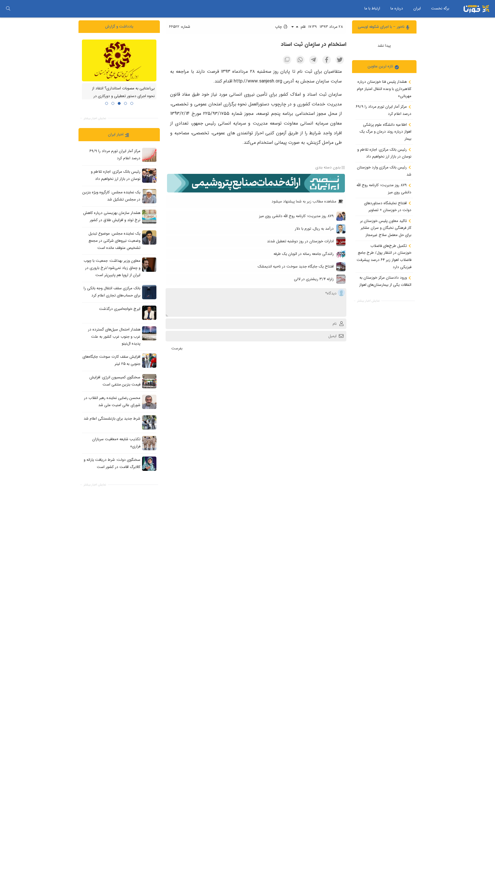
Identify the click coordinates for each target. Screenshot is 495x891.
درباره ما (396, 8)
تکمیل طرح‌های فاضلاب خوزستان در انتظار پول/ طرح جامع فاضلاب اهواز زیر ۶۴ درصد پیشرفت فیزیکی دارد (384, 256)
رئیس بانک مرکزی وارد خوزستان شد (384, 171)
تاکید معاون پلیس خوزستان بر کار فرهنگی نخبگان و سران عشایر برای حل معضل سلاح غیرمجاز (385, 228)
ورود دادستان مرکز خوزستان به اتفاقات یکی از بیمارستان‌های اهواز (385, 281)
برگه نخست (440, 8)
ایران (417, 8)
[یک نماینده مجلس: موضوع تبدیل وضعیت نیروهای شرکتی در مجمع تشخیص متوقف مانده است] (149, 237)
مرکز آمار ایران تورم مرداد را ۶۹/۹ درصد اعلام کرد (383, 110)
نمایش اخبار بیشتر (368, 300)
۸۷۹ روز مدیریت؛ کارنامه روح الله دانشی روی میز (384, 188)
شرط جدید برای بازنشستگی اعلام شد (112, 419)
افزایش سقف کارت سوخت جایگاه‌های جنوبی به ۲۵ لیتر (111, 360)
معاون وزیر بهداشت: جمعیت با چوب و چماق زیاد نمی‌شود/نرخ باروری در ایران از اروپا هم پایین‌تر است (112, 268)
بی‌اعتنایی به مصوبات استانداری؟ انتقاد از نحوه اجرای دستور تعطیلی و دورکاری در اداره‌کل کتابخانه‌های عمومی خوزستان (123, 96)
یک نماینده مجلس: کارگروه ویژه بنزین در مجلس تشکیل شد (111, 195)
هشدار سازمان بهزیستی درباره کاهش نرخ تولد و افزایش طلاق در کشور (111, 216)
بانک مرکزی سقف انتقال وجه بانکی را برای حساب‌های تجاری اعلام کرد (112, 291)
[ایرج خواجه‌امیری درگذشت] (149, 312)
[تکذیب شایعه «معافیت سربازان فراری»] (149, 443)
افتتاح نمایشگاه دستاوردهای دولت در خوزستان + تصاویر (387, 206)
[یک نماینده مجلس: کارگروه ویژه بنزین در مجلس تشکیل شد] (149, 196)
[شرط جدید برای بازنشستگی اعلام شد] (149, 422)
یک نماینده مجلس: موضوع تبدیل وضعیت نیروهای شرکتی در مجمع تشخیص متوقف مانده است (114, 241)
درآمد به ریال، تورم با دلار (314, 229)
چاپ (279, 27)
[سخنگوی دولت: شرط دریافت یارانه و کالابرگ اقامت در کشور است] (149, 463)
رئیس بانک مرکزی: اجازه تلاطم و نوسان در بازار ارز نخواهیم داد (384, 153)
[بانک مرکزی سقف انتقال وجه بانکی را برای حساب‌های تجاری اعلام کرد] (149, 292)
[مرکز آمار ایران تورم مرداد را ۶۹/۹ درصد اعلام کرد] (149, 155)
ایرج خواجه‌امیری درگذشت (119, 309)
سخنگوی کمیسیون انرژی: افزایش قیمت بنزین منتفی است (114, 381)
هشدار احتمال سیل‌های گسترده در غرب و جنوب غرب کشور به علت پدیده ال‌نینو (114, 336)
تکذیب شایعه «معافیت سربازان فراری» (116, 442)
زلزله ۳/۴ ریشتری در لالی (314, 279)
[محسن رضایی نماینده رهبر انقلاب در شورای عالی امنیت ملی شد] (149, 401)
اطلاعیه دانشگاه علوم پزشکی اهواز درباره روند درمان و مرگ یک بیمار (385, 131)
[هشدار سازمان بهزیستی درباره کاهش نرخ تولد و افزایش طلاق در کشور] (149, 217)
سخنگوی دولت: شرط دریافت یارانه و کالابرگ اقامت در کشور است (112, 463)
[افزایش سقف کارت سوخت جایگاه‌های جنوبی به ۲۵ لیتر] (149, 360)
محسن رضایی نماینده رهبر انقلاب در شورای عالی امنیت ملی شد (112, 401)
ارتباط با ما (372, 8)
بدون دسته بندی (328, 167)
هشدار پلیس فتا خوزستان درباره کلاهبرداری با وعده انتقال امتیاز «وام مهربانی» (384, 89)
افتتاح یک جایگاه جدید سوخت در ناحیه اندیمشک (296, 266)
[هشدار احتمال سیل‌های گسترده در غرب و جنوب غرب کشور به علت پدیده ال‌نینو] (149, 333)
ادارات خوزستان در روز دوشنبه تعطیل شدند (300, 241)
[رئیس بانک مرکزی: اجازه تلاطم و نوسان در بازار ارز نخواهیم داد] (149, 175)
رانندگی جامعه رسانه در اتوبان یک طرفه (304, 254)
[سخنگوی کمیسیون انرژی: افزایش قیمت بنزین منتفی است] (149, 381)
